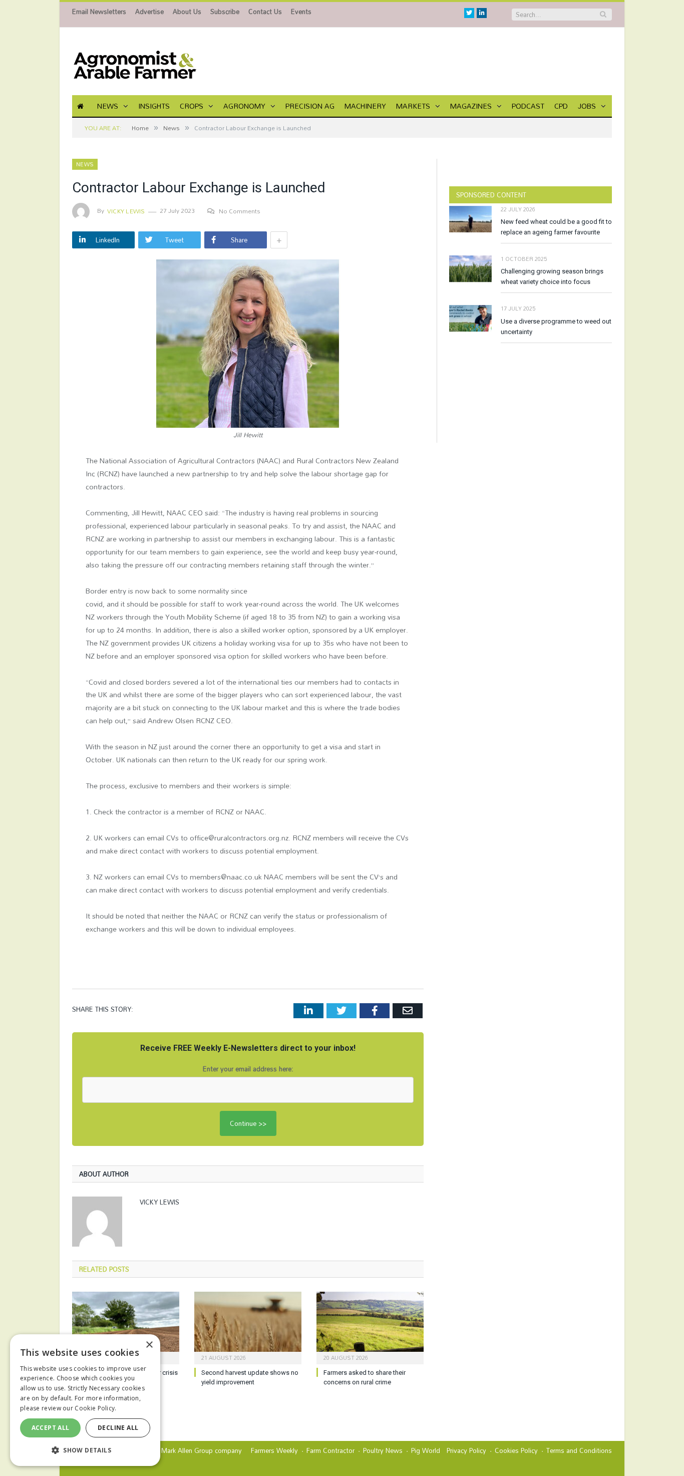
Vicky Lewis (126, 211)
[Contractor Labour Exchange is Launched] (248, 344)
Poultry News (383, 1450)
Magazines (471, 106)
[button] (85, 1450)
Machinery (365, 106)
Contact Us (265, 11)
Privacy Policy (466, 1450)
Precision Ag (309, 106)
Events (301, 11)
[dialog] (85, 1400)
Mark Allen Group (187, 1450)
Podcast (528, 106)
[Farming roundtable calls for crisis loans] (125, 1327)
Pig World (425, 1450)
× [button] (149, 1345)
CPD (561, 106)
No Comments (239, 211)
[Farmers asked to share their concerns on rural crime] (370, 1327)
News (107, 106)
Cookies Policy (516, 1450)
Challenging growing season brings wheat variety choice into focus (552, 276)
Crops (191, 106)
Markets (413, 106)
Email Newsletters (99, 11)
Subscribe (224, 11)
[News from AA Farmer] (134, 61)
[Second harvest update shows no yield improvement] (247, 1327)
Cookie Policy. (95, 1408)
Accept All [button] (51, 1427)
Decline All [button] (118, 1427)
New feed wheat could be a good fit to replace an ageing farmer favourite (556, 227)
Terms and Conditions (579, 1450)
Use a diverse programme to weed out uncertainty (556, 327)
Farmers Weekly (274, 1450)
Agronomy (244, 106)
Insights (154, 106)
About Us (187, 11)
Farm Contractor (330, 1450)
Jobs (587, 106)
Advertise (149, 11)
